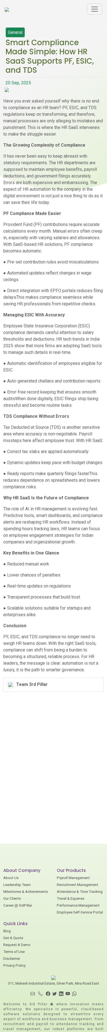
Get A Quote (13, 938)
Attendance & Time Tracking (80, 892)
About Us (11, 878)
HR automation (37, 189)
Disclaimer (11, 958)
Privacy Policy (14, 965)
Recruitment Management (77, 885)
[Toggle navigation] (94, 9)
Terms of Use (14, 952)
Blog (7, 931)
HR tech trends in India (78, 339)
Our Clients (12, 898)
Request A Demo (16, 945)
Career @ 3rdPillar (17, 905)
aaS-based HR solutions (39, 244)
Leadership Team (17, 885)
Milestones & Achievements (25, 892)
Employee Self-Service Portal (80, 912)
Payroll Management (73, 878)
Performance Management (78, 905)
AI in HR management (45, 508)
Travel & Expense (70, 898)
